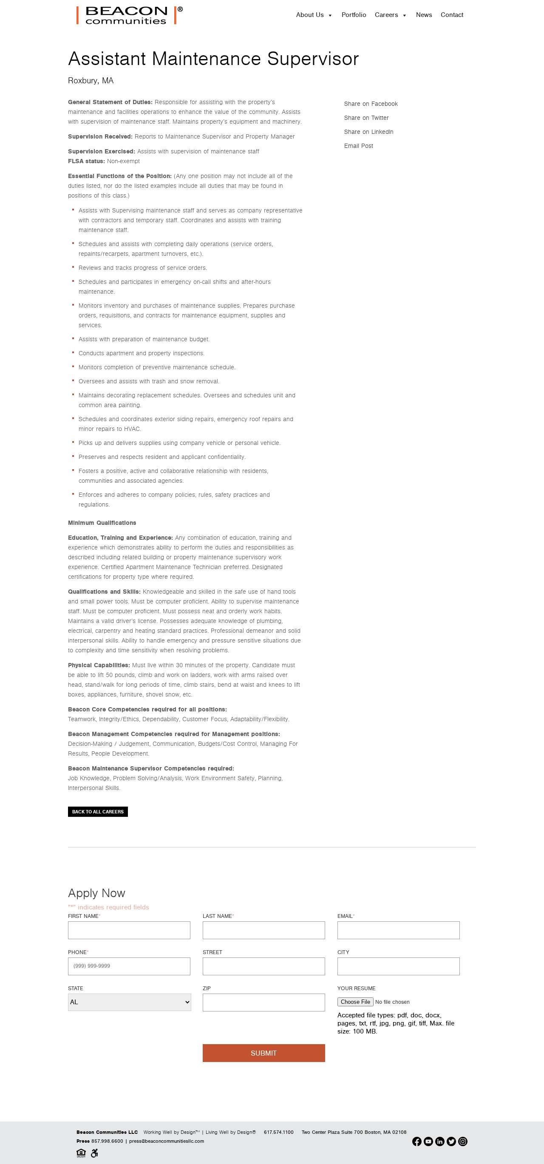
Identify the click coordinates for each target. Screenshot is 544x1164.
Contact (452, 15)
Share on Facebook (371, 104)
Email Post (358, 146)
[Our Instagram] (463, 1143)
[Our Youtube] (428, 1143)
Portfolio (354, 15)
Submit (264, 1053)
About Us (310, 15)
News (424, 15)
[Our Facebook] (417, 1143)
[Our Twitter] (451, 1143)
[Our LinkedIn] (440, 1143)
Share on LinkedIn (369, 132)
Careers (386, 15)
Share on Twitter (366, 118)
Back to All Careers (98, 812)
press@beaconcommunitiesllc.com (166, 1141)
